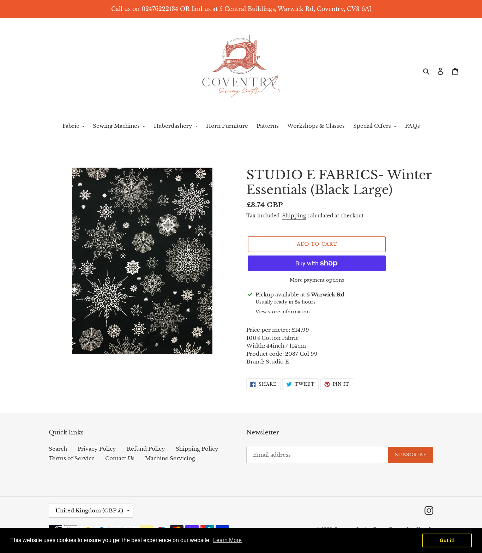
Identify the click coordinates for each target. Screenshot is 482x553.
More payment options (317, 280)
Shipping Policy (197, 448)
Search (58, 448)
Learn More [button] (227, 540)
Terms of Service (72, 458)
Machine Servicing (170, 458)
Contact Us (119, 458)
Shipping (294, 215)
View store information (282, 312)
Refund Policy (146, 448)
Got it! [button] (447, 540)
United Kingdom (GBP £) (89, 510)
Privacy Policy (97, 448)
